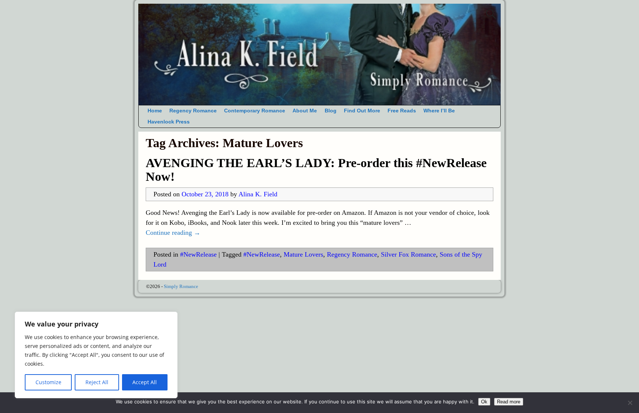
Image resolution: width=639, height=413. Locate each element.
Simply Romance (181, 286)
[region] (96, 355)
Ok (484, 401)
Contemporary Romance (254, 111)
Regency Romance (193, 111)
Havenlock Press (169, 122)
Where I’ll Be (439, 111)
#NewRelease (198, 254)
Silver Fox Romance (408, 254)
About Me (305, 111)
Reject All (96, 382)
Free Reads (402, 111)
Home (155, 111)
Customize (48, 382)
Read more (508, 401)
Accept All (144, 382)
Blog (331, 111)
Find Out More (362, 111)
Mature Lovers (303, 254)
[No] (629, 402)
